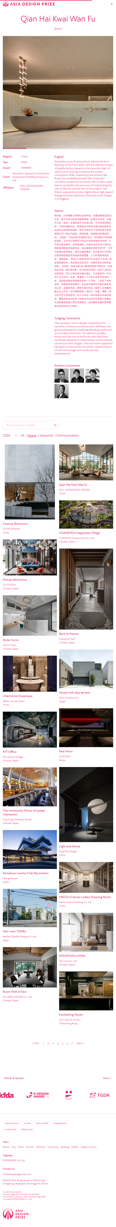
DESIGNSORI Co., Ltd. (14, 1160)
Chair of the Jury (12, 1123)
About (6, 1146)
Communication (67, 435)
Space (32, 435)
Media (74, 1146)
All (22, 435)
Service (30, 1146)
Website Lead (27, 1129)
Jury (13, 1146)
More (106, 1078)
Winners (40, 1146)
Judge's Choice (88, 1146)
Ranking (65, 1146)
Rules (21, 1146)
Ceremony (53, 1146)
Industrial (46, 435)
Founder (27, 1123)
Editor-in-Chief (42, 1123)
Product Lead (10, 1129)
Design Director (60, 1123)
